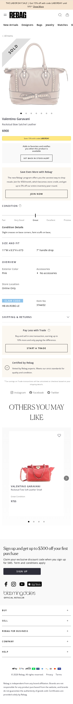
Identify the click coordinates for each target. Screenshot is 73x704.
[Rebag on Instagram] (13, 584)
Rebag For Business (15, 631)
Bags (39, 24)
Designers (27, 24)
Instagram (20, 392)
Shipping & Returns (17, 317)
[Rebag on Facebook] (6, 584)
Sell (5, 620)
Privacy (49, 674)
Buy (4, 610)
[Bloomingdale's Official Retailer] (19, 594)
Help (5, 651)
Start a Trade (36, 348)
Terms (59, 674)
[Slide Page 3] (39, 521)
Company (8, 641)
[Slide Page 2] (34, 521)
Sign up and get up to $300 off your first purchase (35, 551)
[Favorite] (59, 435)
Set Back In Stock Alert (36, 158)
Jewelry (50, 24)
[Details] (49, 330)
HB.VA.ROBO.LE (11, 305)
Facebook (38, 392)
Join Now (36, 193)
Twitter (55, 392)
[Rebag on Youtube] (22, 584)
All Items (8, 35)
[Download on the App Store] (34, 584)
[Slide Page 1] (29, 521)
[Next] (66, 478)
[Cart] (67, 14)
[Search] (59, 14)
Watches (63, 24)
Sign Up (22, 571)
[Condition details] (20, 205)
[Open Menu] (5, 15)
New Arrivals (10, 24)
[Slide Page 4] (44, 521)
